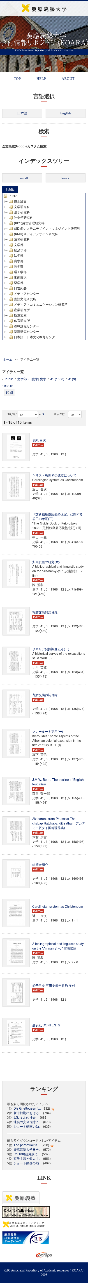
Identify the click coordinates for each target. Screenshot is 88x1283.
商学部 (18, 261)
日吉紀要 (20, 288)
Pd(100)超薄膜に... (27, 1154)
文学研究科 (22, 207)
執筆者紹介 (40, 864)
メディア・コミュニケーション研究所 (41, 304)
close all (65, 178)
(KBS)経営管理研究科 (29, 223)
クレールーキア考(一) (47, 731)
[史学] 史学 (38, 379)
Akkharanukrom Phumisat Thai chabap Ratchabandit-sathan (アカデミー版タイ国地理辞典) (58, 823)
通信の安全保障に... (28, 1122)
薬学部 (18, 283)
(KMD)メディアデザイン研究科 (36, 234)
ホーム (7, 359)
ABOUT (68, 78)
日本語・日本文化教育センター (36, 337)
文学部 (18, 245)
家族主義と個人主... (28, 1158)
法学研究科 (22, 212)
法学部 (18, 256)
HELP (41, 78)
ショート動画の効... (28, 1126)
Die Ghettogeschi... (27, 1108)
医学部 (18, 266)
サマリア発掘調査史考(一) (50, 649)
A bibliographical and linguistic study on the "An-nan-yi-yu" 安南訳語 (58, 945)
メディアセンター (26, 293)
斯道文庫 (20, 315)
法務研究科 (22, 239)
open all (22, 178)
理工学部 (20, 272)
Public (10, 189)
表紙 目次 (39, 440)
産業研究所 (22, 310)
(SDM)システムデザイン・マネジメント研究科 (47, 228)
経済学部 (20, 250)
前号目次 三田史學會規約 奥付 (53, 985)
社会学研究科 (23, 218)
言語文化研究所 (25, 299)
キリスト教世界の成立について (54, 475)
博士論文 (20, 201)
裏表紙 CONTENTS (46, 1025)
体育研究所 (22, 321)
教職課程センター (26, 326)
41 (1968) (57, 379)
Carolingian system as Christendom (57, 906)
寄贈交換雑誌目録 (45, 612)
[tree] (44, 266)
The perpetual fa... (27, 1145)
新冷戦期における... (28, 1113)
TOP (17, 78)
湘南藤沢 (20, 277)
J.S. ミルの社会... (26, 1117)
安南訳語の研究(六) (46, 562)
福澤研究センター (26, 331)
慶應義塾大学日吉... (28, 1149)
